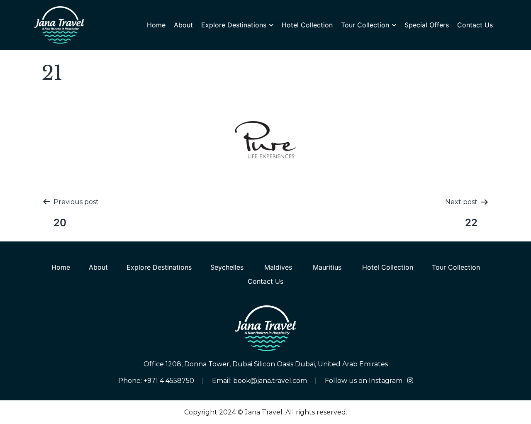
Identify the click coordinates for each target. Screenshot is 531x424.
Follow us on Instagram (364, 381)
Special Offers (426, 25)
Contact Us (475, 25)
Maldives (279, 267)
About (183, 25)
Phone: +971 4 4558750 (157, 381)
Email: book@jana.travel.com (259, 381)
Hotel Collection (307, 25)
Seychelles (228, 267)
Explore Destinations (233, 25)
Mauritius (328, 267)
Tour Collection (365, 25)
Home (156, 25)
